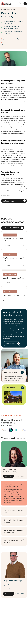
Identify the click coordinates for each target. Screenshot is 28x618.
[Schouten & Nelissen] (6, 3)
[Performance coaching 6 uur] (14, 260)
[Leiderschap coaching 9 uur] (14, 240)
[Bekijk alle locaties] (22, 387)
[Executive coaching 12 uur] (14, 296)
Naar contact (8, 476)
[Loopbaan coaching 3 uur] (14, 278)
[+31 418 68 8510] (20, 3)
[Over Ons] (22, 372)
